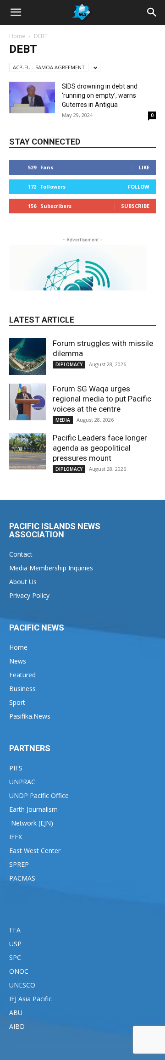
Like (144, 167)
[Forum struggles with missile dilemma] (27, 356)
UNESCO (22, 985)
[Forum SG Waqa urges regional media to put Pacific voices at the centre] (27, 402)
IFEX (15, 836)
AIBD (17, 1026)
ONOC (18, 971)
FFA (15, 930)
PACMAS (22, 878)
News (17, 661)
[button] (15, 12)
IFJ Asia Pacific (30, 998)
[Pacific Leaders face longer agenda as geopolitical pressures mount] (27, 451)
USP (15, 943)
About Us (23, 581)
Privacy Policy (29, 595)
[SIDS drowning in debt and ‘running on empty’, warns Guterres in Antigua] (32, 97)
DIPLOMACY (68, 364)
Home (17, 36)
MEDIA (62, 420)
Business (22, 688)
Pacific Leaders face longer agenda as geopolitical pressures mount (100, 448)
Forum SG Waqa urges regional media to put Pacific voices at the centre (102, 398)
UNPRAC (22, 781)
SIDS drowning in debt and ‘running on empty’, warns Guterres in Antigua (100, 95)
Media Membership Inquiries (51, 567)
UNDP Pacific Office (39, 795)
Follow (138, 186)
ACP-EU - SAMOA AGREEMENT (49, 67)
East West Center (34, 850)
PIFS (15, 768)
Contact (21, 554)
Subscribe (135, 205)
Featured (22, 674)
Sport (17, 702)
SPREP (19, 864)
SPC (15, 957)
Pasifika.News (29, 716)
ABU (15, 1012)
